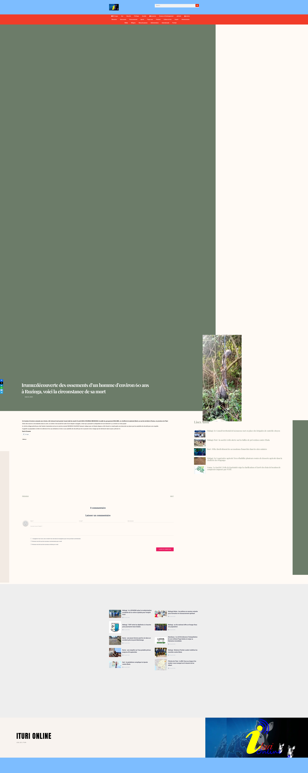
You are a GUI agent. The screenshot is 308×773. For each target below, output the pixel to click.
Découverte (123, 19)
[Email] (1, 390)
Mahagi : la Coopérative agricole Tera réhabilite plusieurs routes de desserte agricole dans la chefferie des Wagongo (244, 459)
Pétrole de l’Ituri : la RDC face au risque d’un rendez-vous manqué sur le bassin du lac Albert (182, 663)
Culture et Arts (167, 19)
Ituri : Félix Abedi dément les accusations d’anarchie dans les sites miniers (237, 449)
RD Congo (115, 16)
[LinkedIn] (1, 385)
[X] (1, 383)
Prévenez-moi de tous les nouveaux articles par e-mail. (45, 544)
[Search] (197, 5)
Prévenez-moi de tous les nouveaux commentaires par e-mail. (47, 541)
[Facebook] (1, 380)
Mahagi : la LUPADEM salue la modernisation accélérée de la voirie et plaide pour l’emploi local (137, 612)
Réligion (133, 23)
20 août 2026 (127, 617)
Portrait (174, 23)
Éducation (114, 19)
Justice (188, 16)
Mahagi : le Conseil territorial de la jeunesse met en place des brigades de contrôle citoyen (243, 430)
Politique (136, 16)
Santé (179, 16)
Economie (153, 16)
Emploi (176, 19)
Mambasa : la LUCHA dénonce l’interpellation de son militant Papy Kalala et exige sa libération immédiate (182, 639)
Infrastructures (185, 19)
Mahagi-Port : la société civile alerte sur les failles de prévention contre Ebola (238, 440)
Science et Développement (166, 16)
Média (126, 23)
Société (144, 16)
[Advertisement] (98, 458)
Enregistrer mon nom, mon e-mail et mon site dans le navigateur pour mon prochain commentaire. (57, 538)
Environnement (133, 19)
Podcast (158, 19)
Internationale (165, 23)
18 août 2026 (172, 644)
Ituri (122, 16)
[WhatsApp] (1, 387)
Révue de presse (143, 23)
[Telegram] (1, 392)
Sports (142, 19)
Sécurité (128, 16)
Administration (155, 23)
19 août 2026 (127, 643)
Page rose (150, 19)
